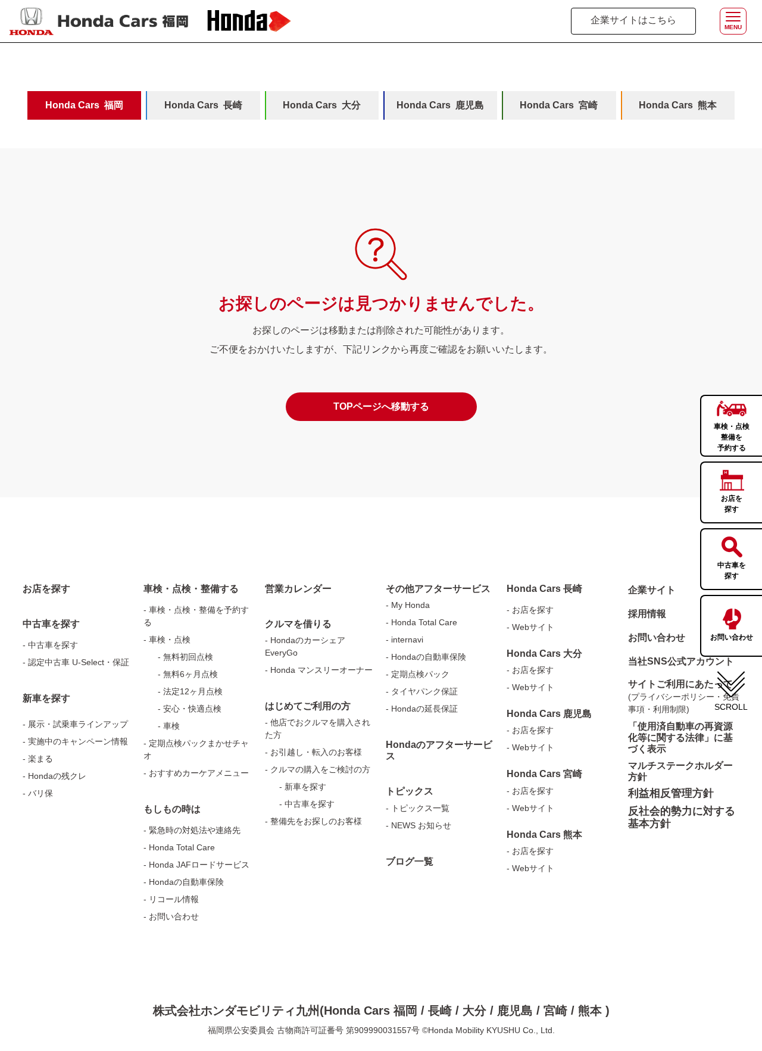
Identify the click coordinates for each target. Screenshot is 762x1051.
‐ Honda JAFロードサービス (196, 864)
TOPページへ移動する (381, 406)
